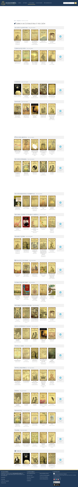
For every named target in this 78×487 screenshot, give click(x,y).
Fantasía (17, 101)
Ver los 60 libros (29, 48)
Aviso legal (3, 479)
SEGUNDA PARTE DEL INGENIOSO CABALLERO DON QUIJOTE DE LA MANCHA (43, 252)
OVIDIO (43, 425)
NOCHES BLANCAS (26, 359)
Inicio (15, 20)
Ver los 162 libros (23, 390)
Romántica (18, 410)
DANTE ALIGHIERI (17, 406)
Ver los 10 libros (31, 137)
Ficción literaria (21, 159)
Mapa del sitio (3, 482)
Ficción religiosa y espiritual (25, 194)
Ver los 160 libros (25, 451)
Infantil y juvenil (22, 260)
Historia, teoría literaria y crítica (27, 214)
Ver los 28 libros (32, 282)
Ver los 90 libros (35, 305)
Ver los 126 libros (30, 367)
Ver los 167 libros (28, 345)
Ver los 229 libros (23, 430)
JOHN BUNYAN (17, 209)
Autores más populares (44, 478)
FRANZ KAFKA (17, 361)
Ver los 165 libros (32, 27)
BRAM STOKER (17, 465)
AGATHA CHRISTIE (43, 320)
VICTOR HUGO (26, 382)
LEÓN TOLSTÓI (43, 209)
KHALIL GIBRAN (26, 208)
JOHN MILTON (52, 209)
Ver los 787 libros (24, 81)
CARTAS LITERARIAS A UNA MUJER (34, 229)
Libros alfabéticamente (31, 473)
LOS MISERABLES (26, 381)
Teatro (17, 430)
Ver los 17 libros (42, 214)
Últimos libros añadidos (44, 477)
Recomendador (48, 2)
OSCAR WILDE (43, 117)
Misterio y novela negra (23, 305)
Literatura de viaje (21, 282)
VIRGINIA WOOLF (17, 230)
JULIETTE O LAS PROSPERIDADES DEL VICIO (34, 151)
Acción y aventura (21, 27)
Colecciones (39, 2)
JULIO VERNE (26, 64)
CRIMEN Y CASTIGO (43, 172)
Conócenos (3, 477)
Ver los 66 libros (26, 410)
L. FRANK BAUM (26, 117)
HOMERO (26, 42)
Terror (18, 451)
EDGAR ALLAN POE (51, 43)
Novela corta (19, 346)
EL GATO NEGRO (17, 95)
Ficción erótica (21, 137)
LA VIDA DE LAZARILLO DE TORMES (34, 251)
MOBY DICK (43, 41)
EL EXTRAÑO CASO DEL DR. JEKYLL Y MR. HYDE (43, 360)
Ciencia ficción (20, 48)
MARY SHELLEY (17, 63)
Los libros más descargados (44, 475)
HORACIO (43, 229)
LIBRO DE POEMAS (43, 404)
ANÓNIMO (35, 117)
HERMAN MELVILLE (43, 42)
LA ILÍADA (52, 172)
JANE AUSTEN (17, 426)
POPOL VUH (52, 339)
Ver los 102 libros (35, 326)
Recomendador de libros (44, 473)
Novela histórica (21, 368)
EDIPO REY (35, 172)
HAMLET (17, 443)
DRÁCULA (17, 464)
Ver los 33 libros (39, 193)
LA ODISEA (26, 41)
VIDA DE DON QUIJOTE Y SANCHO (51, 229)
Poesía (17, 391)
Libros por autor (30, 475)
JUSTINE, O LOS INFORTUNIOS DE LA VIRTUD (43, 151)
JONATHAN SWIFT (51, 252)
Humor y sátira (20, 236)
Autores (25, 2)
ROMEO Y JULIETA (34, 443)
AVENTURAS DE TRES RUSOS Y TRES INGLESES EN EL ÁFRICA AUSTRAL (43, 298)
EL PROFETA (26, 207)
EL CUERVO (52, 404)
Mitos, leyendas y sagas (23, 326)
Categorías (31, 2)
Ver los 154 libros (24, 101)
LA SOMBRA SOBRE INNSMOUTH (51, 360)
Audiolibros (29, 480)
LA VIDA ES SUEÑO (26, 443)
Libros (20, 2)
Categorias (19, 20)
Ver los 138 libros (29, 236)
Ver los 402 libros (30, 159)
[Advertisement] (39, 13)
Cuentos (17, 82)
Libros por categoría (30, 477)
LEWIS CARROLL (18, 117)
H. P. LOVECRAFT (26, 97)
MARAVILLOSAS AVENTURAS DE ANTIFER (26, 297)
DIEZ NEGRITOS (43, 318)
